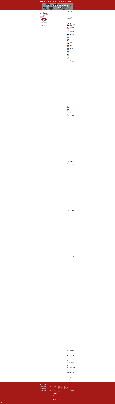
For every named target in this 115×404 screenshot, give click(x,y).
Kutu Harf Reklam (44, 18)
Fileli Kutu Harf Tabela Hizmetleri (73, 61)
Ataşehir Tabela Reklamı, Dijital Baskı (71, 370)
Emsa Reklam (44, 22)
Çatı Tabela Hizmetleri (72, 48)
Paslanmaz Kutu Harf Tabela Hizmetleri (44, 20)
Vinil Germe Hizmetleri (72, 39)
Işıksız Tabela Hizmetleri (73, 302)
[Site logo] (42, 1)
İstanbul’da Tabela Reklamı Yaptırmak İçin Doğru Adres (72, 28)
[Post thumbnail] (68, 25)
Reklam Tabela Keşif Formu (72, 385)
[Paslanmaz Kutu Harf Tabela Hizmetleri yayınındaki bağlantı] (44, 14)
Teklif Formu (65, 388)
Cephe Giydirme (69, 12)
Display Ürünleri (60, 389)
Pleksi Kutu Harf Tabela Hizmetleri (72, 112)
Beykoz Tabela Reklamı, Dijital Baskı (70, 365)
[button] (2, 402)
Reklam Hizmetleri (66, 389)
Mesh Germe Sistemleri (71, 51)
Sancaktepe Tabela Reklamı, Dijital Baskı (70, 360)
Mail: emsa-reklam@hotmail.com (43, 392)
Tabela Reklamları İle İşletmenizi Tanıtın (72, 25)
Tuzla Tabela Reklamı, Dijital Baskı (71, 355)
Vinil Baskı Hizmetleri (73, 210)
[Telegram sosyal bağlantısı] (71, 1)
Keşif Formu (74, 1)
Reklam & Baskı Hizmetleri (72, 390)
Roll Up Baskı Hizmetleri (73, 115)
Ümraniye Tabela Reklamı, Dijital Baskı (71, 357)
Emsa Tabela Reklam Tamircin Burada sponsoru (72, 31)
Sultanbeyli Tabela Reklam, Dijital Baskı (71, 375)
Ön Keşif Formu (66, 387)
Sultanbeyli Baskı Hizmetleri (70, 379)
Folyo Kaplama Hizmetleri (71, 43)
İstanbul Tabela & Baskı (70, 377)
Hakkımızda (65, 385)
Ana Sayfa (54, 7)
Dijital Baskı (68, 13)
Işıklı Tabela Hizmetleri (72, 45)
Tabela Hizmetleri (69, 18)
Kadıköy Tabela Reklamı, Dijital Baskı (71, 367)
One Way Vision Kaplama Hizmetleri (72, 54)
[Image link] (43, 384)
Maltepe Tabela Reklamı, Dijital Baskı (71, 353)
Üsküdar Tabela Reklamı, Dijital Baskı (71, 350)
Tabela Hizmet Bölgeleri (70, 17)
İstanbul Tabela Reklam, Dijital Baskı (72, 34)
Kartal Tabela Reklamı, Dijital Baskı (70, 362)
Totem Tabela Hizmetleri (71, 37)
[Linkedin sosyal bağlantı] (70, 1)
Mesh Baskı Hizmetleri (73, 256)
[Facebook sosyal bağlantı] (67, 1)
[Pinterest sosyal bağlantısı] (69, 1)
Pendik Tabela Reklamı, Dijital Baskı (70, 372)
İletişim (65, 386)
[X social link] (68, 1)
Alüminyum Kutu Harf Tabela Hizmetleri (72, 57)
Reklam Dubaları (73, 164)
